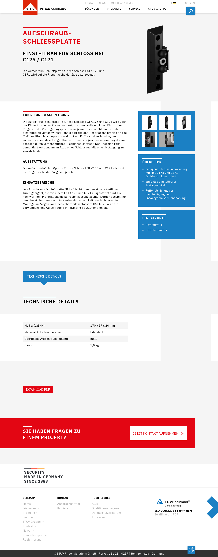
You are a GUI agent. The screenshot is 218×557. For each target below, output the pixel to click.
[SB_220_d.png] (149, 139)
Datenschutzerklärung (107, 512)
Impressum (99, 517)
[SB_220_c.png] (184, 122)
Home (27, 504)
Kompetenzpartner (35, 535)
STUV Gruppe (32, 521)
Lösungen (29, 508)
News (26, 530)
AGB (95, 504)
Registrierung (32, 539)
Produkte (29, 512)
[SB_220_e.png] (166, 139)
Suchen (190, 11)
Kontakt (28, 526)
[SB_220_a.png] (149, 122)
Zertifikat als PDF (166, 514)
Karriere (63, 508)
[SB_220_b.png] (166, 122)
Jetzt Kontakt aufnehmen (155, 433)
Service (28, 517)
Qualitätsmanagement (107, 508)
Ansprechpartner (68, 504)
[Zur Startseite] (54, 6)
